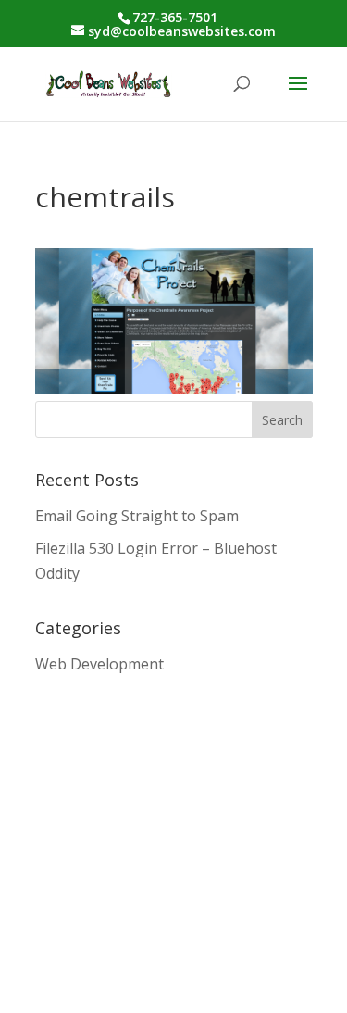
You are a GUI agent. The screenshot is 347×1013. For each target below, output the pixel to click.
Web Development (99, 664)
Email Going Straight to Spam (137, 516)
